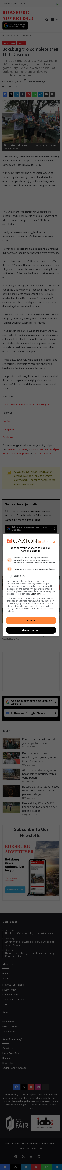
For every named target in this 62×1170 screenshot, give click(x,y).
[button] (31, 576)
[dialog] (31, 585)
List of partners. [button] (38, 594)
